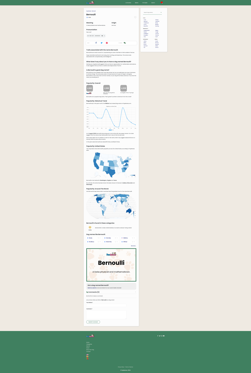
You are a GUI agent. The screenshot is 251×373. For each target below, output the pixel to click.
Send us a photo (92, 288)
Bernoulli (94, 11)
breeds (136, 2)
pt (88, 358)
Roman (157, 42)
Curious (157, 33)
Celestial (157, 21)
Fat (144, 47)
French (156, 47)
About (87, 348)
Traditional (146, 23)
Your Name (89, 302)
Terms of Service (129, 367)
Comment (89, 309)
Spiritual (145, 21)
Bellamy (125, 238)
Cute (145, 19)
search (153, 2)
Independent (147, 30)
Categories (89, 344)
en (88, 354)
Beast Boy (109, 241)
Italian (156, 46)
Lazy (145, 36)
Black (145, 42)
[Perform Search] (161, 12)
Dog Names (88, 11)
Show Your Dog (90, 349)
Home (87, 342)
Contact (88, 351)
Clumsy (157, 35)
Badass (157, 24)
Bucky (90, 238)
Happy (156, 30)
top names (144, 2)
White (145, 41)
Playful (145, 32)
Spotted (145, 46)
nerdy (90, 230)
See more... (133, 245)
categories (128, 2)
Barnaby (108, 238)
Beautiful (146, 26)
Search (88, 346)
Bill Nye (125, 241)
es (88, 356)
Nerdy (156, 23)
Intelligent (146, 33)
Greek (156, 41)
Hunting (157, 26)
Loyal (156, 36)
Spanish (157, 44)
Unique (156, 19)
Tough (156, 32)
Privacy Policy (121, 367)
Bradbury (91, 241)
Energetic (146, 35)
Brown (145, 44)
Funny (145, 24)
